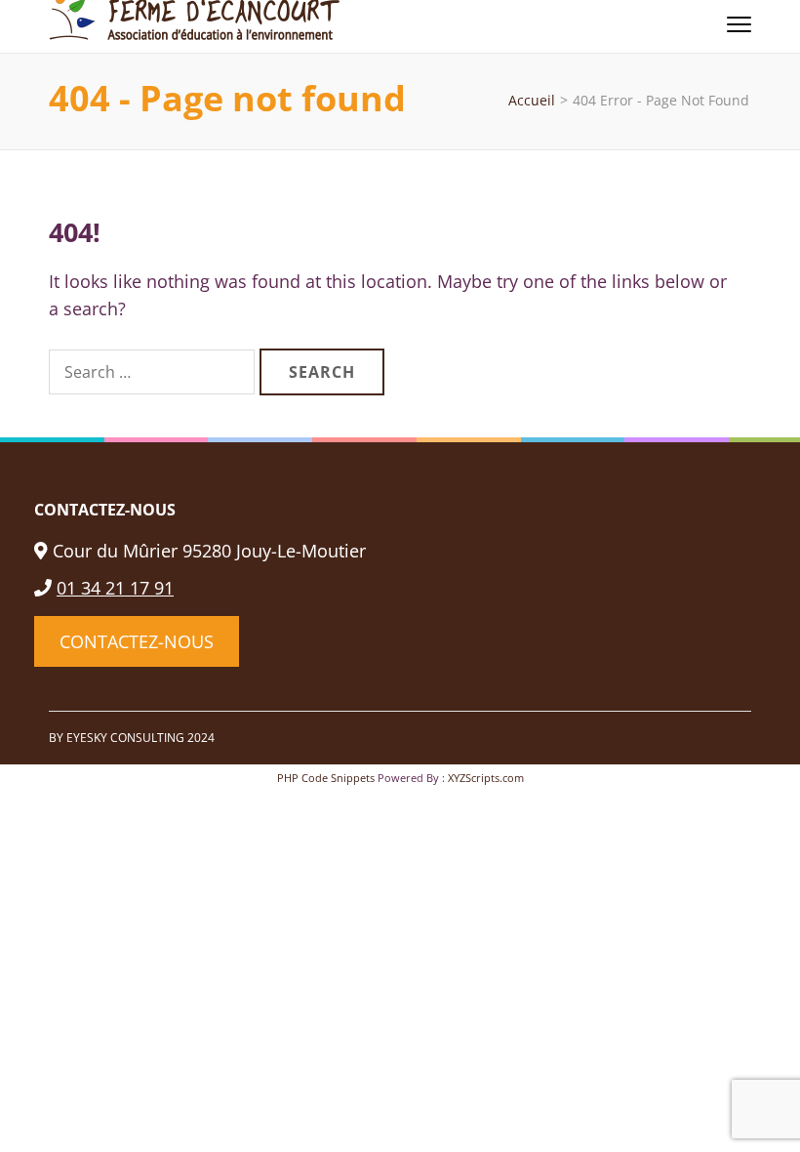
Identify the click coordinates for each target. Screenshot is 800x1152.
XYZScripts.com (486, 777)
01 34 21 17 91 (115, 587)
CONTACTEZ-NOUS (137, 641)
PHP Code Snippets (326, 777)
